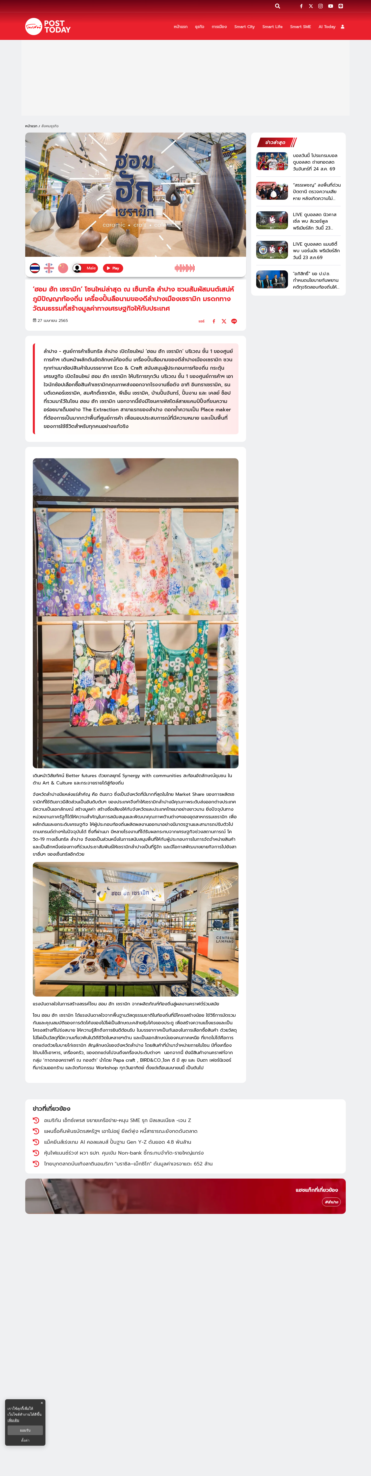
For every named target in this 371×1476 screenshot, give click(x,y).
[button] (342, 26)
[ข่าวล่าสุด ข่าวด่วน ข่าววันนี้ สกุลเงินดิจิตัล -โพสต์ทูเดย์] (48, 26)
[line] (234, 321)
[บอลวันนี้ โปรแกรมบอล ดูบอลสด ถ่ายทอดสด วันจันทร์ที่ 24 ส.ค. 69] (272, 161)
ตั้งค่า (25, 1440)
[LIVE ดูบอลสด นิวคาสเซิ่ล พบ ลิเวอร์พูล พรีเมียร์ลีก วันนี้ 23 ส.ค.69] (272, 220)
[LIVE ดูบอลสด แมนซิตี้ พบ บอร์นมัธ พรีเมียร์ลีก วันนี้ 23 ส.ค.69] (272, 250)
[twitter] (224, 321)
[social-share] (301, 6)
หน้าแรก (31, 126)
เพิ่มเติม (13, 1420)
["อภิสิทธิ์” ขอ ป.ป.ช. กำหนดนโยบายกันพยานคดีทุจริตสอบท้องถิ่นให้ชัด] (272, 279)
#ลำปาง (331, 1202)
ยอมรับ (25, 1430)
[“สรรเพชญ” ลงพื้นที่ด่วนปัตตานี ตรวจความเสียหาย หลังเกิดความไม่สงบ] (272, 191)
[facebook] (213, 321)
